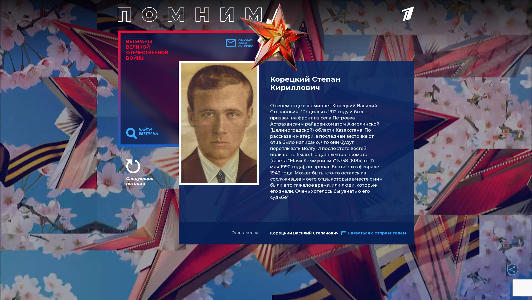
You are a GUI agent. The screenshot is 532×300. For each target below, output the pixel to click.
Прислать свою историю (246, 43)
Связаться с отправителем (377, 233)
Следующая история (139, 181)
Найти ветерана (148, 132)
